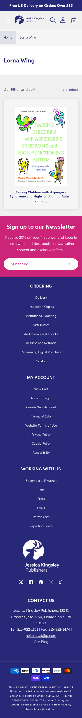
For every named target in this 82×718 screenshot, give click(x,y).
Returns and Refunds (41, 343)
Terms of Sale (41, 416)
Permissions (41, 517)
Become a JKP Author (41, 480)
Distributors (41, 325)
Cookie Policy (41, 443)
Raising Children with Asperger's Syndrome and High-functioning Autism (41, 194)
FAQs (41, 508)
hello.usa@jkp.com (41, 635)
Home (8, 37)
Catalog (41, 361)
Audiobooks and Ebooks (41, 334)
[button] (7, 20)
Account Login (41, 398)
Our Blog (41, 642)
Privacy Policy (41, 434)
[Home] (29, 20)
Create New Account (41, 407)
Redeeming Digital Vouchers (41, 352)
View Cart (41, 389)
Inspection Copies (41, 306)
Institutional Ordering (41, 316)
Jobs (41, 490)
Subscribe (19, 264)
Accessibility (41, 452)
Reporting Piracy (41, 526)
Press (41, 498)
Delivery (41, 297)
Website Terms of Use (41, 425)
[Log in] (63, 20)
